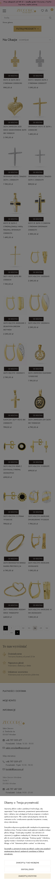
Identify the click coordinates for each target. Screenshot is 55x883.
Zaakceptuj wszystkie (27, 876)
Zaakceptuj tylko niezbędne (27, 863)
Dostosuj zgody (27, 869)
